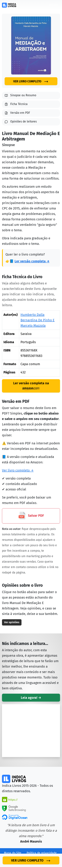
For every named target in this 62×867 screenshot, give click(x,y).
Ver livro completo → (18, 470)
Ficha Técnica (19, 104)
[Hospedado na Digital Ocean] (14, 817)
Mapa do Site (12, 853)
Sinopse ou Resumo (23, 95)
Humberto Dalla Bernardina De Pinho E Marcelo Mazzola (38, 320)
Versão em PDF (20, 113)
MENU (53, 5)
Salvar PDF (35, 516)
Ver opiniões (11, 622)
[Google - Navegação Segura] (14, 808)
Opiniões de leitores (23, 121)
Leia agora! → (31, 698)
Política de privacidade (42, 853)
